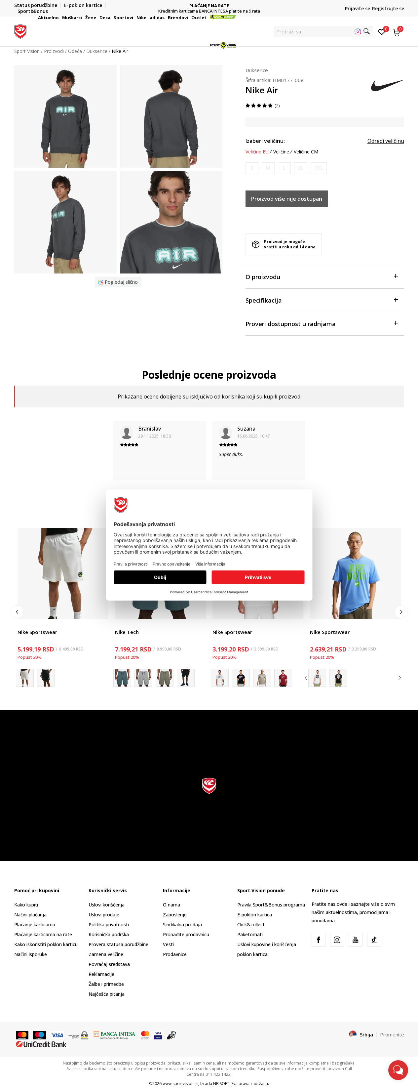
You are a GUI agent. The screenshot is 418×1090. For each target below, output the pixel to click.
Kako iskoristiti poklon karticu (46, 944)
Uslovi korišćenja (107, 904)
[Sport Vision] (20, 30)
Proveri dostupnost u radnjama (291, 324)
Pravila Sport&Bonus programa (271, 904)
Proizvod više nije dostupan (286, 198)
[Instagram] (337, 939)
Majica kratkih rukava (235, 624)
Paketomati (250, 934)
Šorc (22, 624)
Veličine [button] (281, 151)
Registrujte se (388, 8)
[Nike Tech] (143, 678)
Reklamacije (101, 974)
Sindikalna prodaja (182, 924)
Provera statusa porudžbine (118, 944)
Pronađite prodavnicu (186, 934)
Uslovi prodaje (104, 914)
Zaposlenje (175, 914)
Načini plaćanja (30, 914)
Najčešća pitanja (107, 994)
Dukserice (257, 70)
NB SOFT (221, 1083)
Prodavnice (175, 954)
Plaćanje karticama (34, 924)
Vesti (168, 944)
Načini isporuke (30, 954)
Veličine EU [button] (257, 151)
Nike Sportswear (37, 632)
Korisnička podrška (109, 934)
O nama (171, 904)
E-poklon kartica (254, 914)
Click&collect (251, 924)
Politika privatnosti (109, 924)
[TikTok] (374, 939)
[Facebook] (318, 939)
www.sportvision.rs (180, 1083)
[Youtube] (355, 939)
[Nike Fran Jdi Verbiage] (317, 678)
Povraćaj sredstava (109, 964)
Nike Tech (127, 632)
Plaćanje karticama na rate (43, 934)
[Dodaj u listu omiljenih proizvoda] (99, 610)
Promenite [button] (392, 1034)
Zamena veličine (106, 954)
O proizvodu (263, 277)
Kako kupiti (26, 904)
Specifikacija (264, 300)
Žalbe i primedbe (106, 984)
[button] (60, 18)
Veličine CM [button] (306, 151)
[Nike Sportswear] (63, 573)
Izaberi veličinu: (265, 141)
